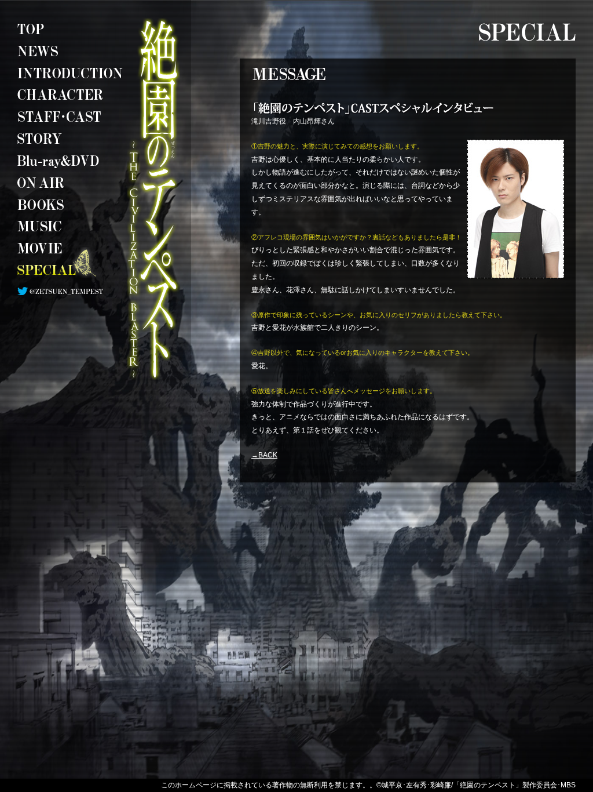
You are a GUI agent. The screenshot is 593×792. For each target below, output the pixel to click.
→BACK (264, 455)
